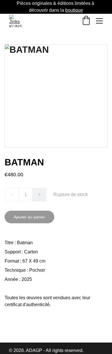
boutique (74, 10)
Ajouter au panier (29, 217)
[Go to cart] (86, 20)
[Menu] (99, 21)
